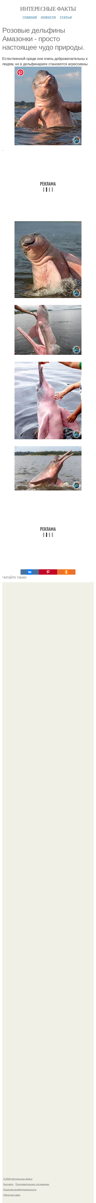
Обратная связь (11, 1194)
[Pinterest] (48, 572)
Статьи (66, 16)
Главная (30, 16)
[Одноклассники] (66, 572)
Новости (48, 16)
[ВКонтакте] (30, 572)
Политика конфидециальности (19, 1189)
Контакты (8, 1184)
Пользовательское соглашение (32, 1184)
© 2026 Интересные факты (17, 1178)
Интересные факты (48, 8)
